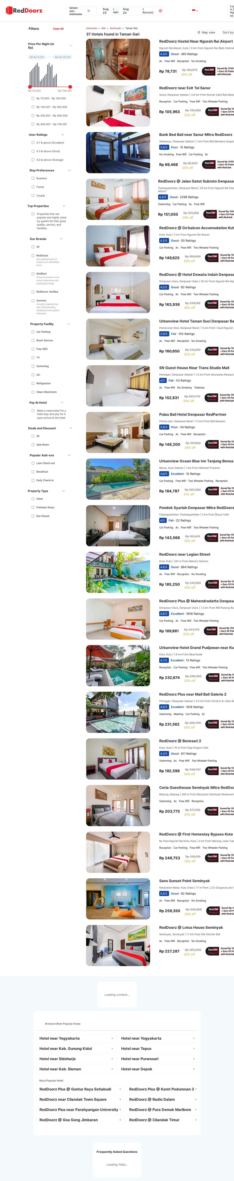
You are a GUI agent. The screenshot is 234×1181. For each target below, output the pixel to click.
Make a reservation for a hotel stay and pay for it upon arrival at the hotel (51, 414)
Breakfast (42, 471)
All (37, 246)
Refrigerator (43, 383)
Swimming (42, 366)
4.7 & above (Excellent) (50, 142)
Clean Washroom (46, 391)
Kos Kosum (43, 515)
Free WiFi (42, 348)
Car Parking (43, 331)
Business (41, 178)
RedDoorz (42, 255)
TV (38, 357)
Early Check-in (45, 480)
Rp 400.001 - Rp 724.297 (51, 124)
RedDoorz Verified (47, 291)
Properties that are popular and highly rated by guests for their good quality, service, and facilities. (51, 221)
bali (103, 28)
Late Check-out (45, 463)
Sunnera (41, 300)
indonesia (91, 28)
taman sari (131, 28)
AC (38, 374)
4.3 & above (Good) (48, 151)
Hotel (39, 498)
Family (40, 186)
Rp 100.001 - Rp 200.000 (51, 106)
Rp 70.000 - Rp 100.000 (51, 98)
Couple (40, 195)
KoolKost (41, 273)
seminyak (115, 28)
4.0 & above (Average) (49, 159)
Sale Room (42, 444)
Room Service (44, 340)
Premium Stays (45, 507)
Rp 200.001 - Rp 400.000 (52, 115)
